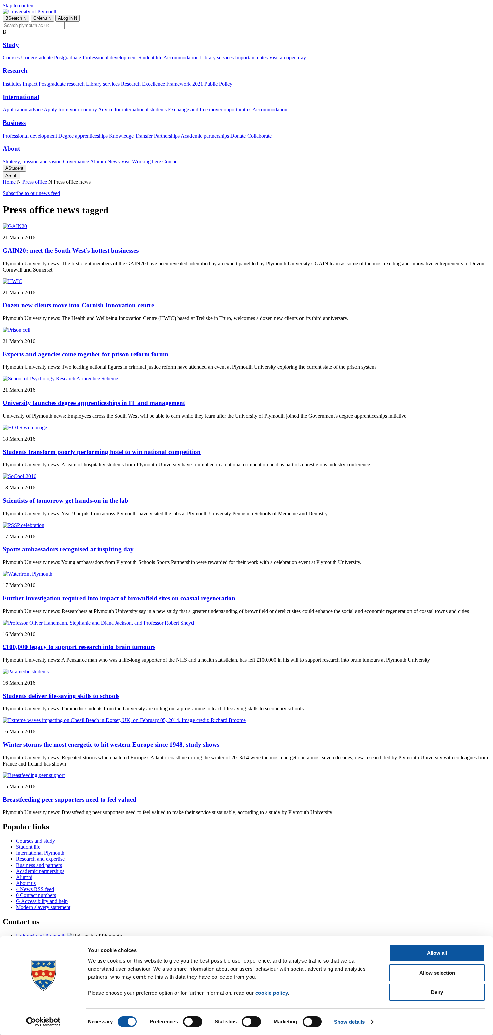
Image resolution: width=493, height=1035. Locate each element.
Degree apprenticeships (83, 136)
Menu (42, 18)
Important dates (251, 57)
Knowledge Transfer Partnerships (144, 136)
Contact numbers (36, 895)
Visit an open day (287, 57)
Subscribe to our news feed (31, 193)
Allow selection (437, 973)
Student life (150, 57)
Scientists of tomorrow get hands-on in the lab (65, 500)
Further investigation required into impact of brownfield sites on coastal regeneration (119, 598)
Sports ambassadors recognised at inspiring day (68, 549)
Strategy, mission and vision (32, 161)
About (11, 148)
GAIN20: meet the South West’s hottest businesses (71, 250)
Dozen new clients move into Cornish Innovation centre (78, 305)
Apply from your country (70, 109)
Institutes (12, 84)
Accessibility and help (42, 901)
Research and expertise (40, 859)
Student (14, 168)
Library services (217, 57)
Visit (126, 161)
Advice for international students (132, 109)
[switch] (192, 1021)
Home (9, 182)
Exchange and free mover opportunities (209, 109)
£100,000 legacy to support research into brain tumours (79, 646)
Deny (437, 992)
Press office (34, 182)
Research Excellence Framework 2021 (162, 84)
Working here (146, 161)
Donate (238, 136)
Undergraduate (37, 57)
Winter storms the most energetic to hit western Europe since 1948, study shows (111, 744)
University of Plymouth (41, 936)
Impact (30, 84)
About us (26, 883)
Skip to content (19, 5)
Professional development (110, 57)
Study (11, 44)
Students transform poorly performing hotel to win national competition (102, 451)
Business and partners (39, 865)
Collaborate (259, 136)
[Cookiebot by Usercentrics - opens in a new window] (43, 1022)
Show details (349, 1022)
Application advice (23, 109)
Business (14, 122)
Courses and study (35, 841)
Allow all (437, 953)
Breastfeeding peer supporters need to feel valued (69, 799)
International (21, 96)
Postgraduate (67, 57)
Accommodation (181, 57)
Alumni (98, 161)
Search (15, 18)
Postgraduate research (62, 84)
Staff (11, 175)
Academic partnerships (205, 136)
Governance (76, 161)
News (113, 161)
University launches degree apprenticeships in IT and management (94, 402)
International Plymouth (40, 853)
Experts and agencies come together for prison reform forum (85, 354)
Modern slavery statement (43, 907)
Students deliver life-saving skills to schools (61, 695)
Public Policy (218, 84)
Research (15, 70)
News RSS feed (35, 889)
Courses (11, 57)
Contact (170, 161)
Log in (67, 18)
